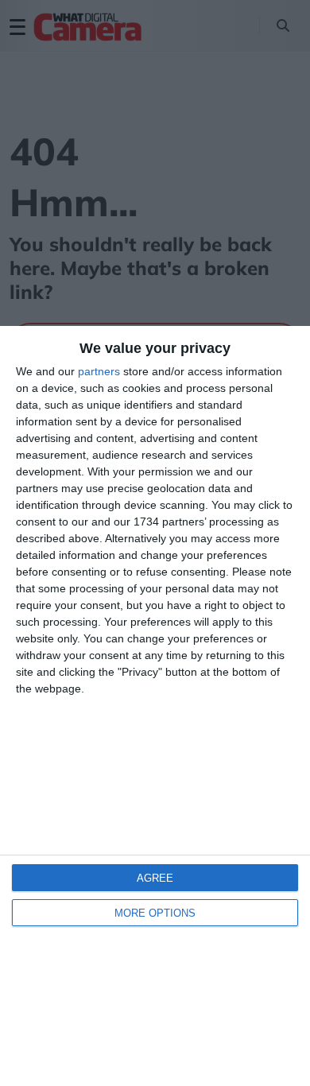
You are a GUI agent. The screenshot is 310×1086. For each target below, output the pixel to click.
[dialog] (155, 706)
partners (99, 371)
